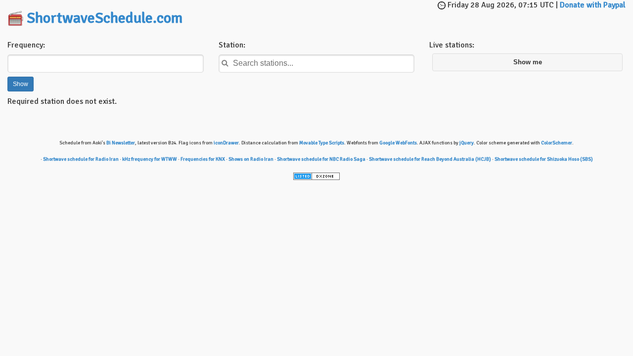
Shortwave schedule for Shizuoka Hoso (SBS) (544, 159)
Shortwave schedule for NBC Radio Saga (321, 159)
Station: (232, 45)
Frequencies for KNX (203, 159)
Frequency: (26, 45)
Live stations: (451, 45)
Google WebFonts (398, 143)
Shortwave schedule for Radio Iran (81, 159)
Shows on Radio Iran (250, 159)
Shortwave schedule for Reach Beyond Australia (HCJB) (430, 159)
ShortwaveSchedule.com (104, 18)
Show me (527, 62)
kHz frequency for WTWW (149, 159)
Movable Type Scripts (321, 143)
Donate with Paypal (593, 5)
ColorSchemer (556, 143)
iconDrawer (226, 143)
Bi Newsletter (120, 143)
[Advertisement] (334, 15)
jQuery (466, 143)
